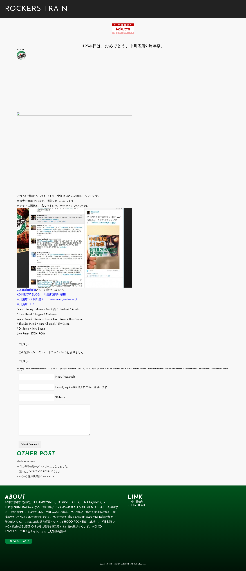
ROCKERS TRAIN (36, 9)
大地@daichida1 (26, 290)
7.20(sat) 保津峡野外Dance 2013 (35, 476)
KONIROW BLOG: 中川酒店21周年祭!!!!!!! (41, 295)
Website (60, 397)
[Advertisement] (123, 87)
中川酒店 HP (25, 304)
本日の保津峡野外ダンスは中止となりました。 (43, 466)
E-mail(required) (82, 387)
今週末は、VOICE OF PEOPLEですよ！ (40, 471)
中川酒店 (137, 502)
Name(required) (65, 377)
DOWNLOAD (18, 541)
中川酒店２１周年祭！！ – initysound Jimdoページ (47, 299)
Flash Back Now (26, 461)
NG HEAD (138, 505)
